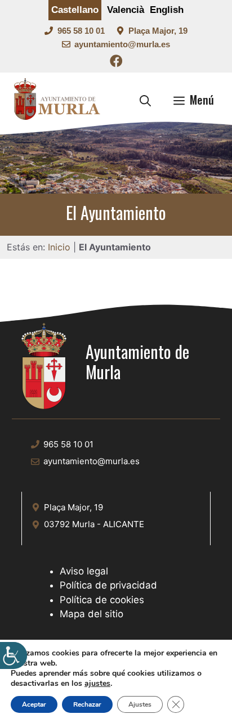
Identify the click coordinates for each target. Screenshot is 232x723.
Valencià (125, 10)
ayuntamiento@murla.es (122, 44)
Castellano (75, 10)
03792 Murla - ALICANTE (94, 524)
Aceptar (34, 704)
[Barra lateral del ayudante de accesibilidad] (13, 655)
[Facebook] (116, 63)
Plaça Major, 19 (158, 30)
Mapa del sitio (91, 613)
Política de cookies (102, 599)
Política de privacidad (108, 585)
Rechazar (87, 704)
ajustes (97, 684)
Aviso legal (84, 571)
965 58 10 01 (81, 30)
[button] (145, 99)
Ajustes (139, 704)
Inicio (59, 247)
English (167, 10)
